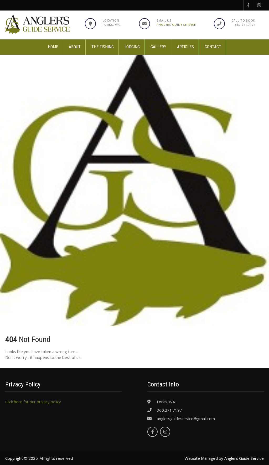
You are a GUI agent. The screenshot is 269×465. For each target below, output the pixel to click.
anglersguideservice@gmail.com (186, 418)
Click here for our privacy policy (33, 401)
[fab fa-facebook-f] (248, 5)
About (75, 46)
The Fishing (102, 46)
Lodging (132, 46)
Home (53, 46)
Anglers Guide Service (176, 25)
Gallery (158, 46)
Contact (213, 46)
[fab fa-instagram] (259, 5)
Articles (185, 46)
